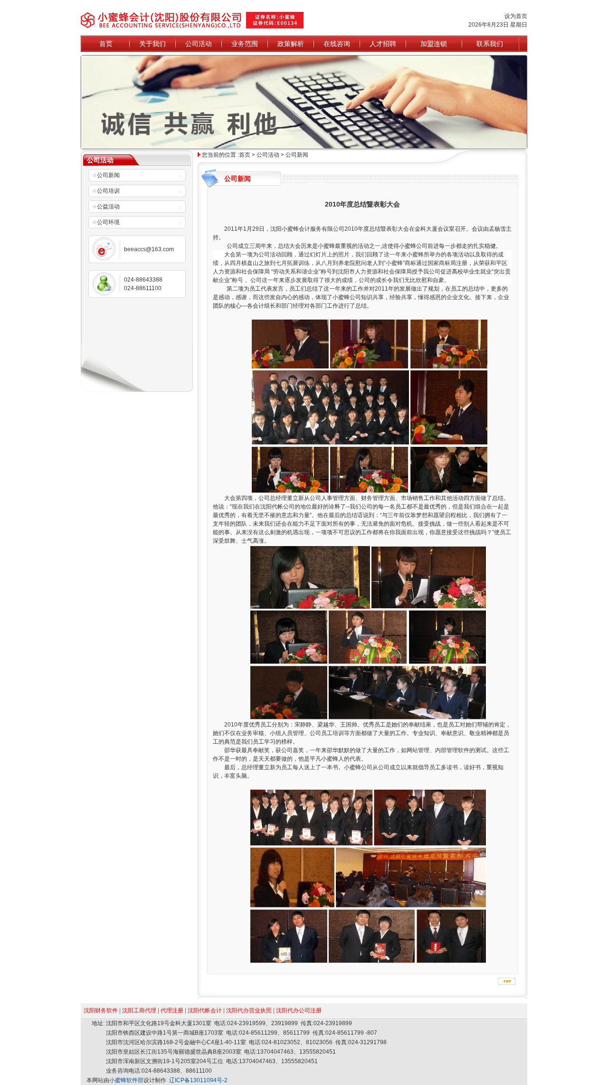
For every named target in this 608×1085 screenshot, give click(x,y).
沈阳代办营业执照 (249, 1010)
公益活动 (108, 206)
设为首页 (515, 16)
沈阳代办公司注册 (299, 1010)
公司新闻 (108, 175)
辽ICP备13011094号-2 (198, 1080)
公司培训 (108, 191)
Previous (66, 104)
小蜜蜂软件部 (126, 1080)
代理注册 (172, 1010)
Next (541, 104)
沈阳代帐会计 (205, 1010)
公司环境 (108, 222)
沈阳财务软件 (101, 1010)
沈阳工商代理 (139, 1010)
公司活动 (267, 154)
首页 (244, 154)
